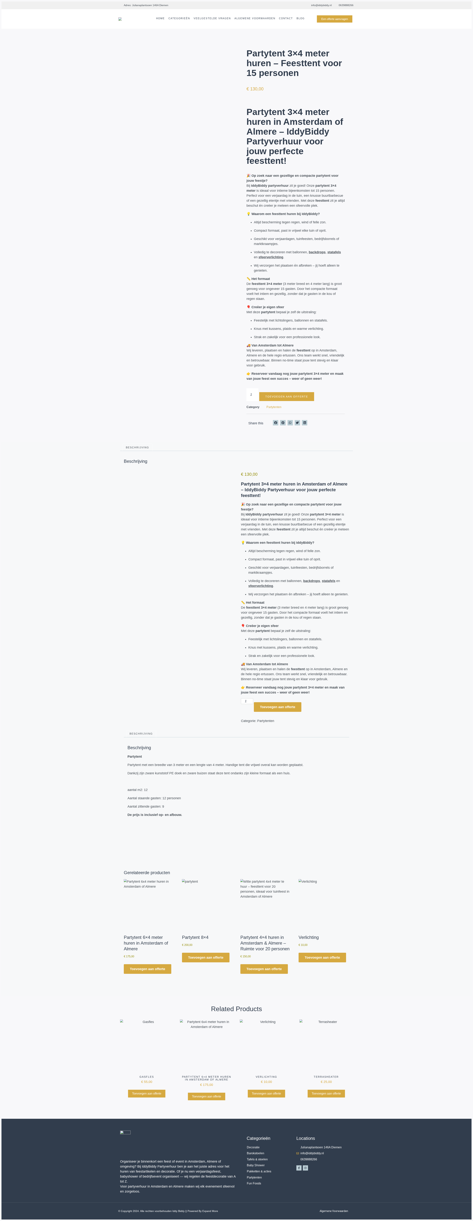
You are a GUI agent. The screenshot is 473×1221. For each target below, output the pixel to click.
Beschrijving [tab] (137, 447)
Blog (301, 18)
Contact (286, 18)
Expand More (210, 1211)
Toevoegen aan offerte (286, 396)
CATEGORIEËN (179, 18)
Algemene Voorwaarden (254, 18)
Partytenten (273, 407)
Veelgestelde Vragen (212, 18)
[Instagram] (305, 1168)
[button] (275, 422)
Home (160, 18)
